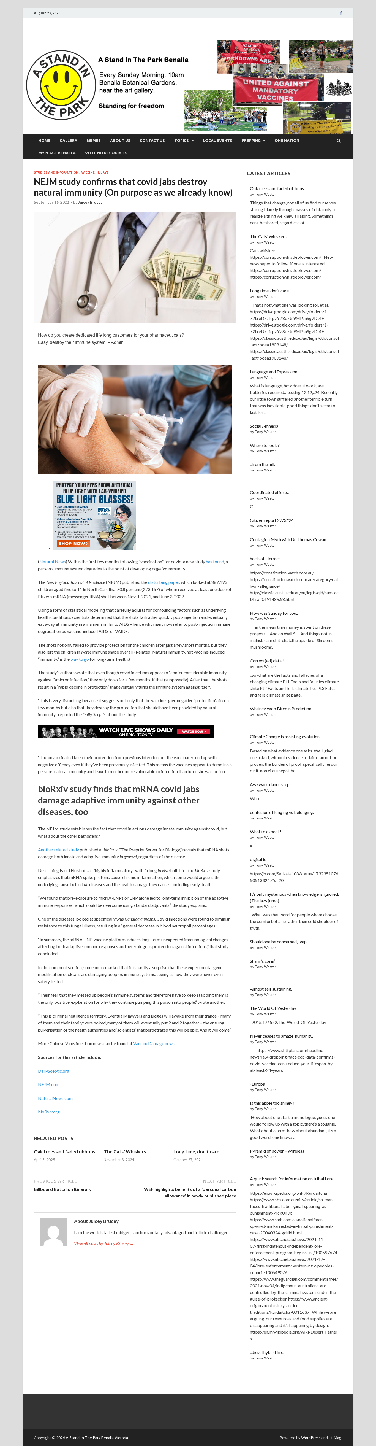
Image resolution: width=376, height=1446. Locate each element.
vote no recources (106, 153)
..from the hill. (262, 464)
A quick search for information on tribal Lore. (292, 1178)
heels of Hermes (265, 558)
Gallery (68, 140)
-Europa (257, 1083)
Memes (94, 140)
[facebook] (341, 13)
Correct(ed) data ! (267, 660)
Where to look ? (265, 445)
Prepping (251, 140)
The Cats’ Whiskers (125, 1151)
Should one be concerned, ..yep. (278, 941)
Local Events (217, 140)
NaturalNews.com (55, 1098)
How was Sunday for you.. (274, 613)
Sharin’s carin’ (262, 961)
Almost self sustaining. (271, 988)
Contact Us (152, 140)
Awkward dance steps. (271, 784)
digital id (258, 859)
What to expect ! (265, 831)
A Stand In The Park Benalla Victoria (97, 1437)
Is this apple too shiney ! (272, 1102)
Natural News (52, 561)
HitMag (335, 1437)
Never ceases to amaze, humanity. (281, 1035)
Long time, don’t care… (198, 1151)
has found (215, 561)
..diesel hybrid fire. (267, 1352)
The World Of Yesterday (273, 1008)
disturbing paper (163, 582)
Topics (181, 140)
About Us (120, 140)
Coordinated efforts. (269, 492)
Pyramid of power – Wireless (277, 1150)
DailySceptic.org (53, 1070)
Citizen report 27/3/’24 (272, 520)
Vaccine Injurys (94, 172)
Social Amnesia (264, 425)
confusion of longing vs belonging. (282, 812)
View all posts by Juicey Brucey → (104, 1243)
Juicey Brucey (90, 202)
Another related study (58, 849)
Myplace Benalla (57, 153)
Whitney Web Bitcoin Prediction (280, 708)
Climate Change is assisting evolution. (285, 736)
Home (44, 140)
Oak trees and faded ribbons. (65, 1151)
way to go (79, 659)
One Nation (287, 140)
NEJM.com (48, 1084)
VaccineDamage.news (154, 1043)
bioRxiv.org (49, 1111)
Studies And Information (56, 172)
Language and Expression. (274, 371)
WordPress (311, 1437)
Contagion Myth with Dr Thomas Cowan (288, 539)
